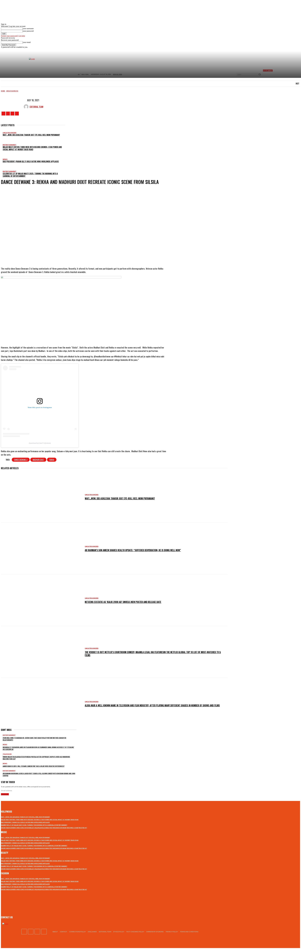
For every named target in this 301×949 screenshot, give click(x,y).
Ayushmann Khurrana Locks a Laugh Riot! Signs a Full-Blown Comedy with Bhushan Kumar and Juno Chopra (39, 774)
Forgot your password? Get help (13, 36)
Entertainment (9, 145)
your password (28, 31)
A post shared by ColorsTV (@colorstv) (40, 443)
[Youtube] (17, 113)
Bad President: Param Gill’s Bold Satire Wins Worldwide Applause (31, 161)
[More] (104, 257)
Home (3, 91)
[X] (12, 113)
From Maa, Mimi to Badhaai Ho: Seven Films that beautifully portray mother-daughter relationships (34, 739)
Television (7, 754)
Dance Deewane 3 (20, 459)
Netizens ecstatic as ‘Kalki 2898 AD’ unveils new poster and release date (123, 602)
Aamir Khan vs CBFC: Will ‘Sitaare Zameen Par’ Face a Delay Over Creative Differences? (33, 766)
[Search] (259, 74)
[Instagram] (8, 113)
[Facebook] (3, 113)
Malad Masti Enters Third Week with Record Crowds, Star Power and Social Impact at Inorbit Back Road (32, 148)
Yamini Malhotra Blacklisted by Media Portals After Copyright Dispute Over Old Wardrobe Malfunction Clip (36, 757)
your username (28, 29)
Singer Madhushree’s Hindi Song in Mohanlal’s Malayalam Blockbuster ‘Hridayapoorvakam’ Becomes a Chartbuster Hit (44, 828)
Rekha (51, 459)
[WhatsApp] (95, 257)
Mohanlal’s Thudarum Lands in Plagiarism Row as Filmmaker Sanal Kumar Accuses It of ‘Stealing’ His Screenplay (38, 748)
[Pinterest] (88, 257)
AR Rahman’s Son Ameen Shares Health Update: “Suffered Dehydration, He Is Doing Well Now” (133, 550)
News (5, 159)
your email (27, 42)
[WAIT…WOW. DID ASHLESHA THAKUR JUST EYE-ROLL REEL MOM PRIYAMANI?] (41, 496)
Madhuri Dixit (38, 459)
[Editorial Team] (27, 106)
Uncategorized (12, 91)
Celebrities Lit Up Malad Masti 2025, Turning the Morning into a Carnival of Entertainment (30, 174)
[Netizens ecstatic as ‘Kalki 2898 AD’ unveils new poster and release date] (41, 600)
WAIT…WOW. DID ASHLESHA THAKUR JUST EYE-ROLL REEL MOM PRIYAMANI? (31, 134)
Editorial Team (36, 106)
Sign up (5, 794)
